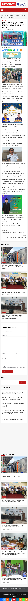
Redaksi (14, 590)
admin (4, 29)
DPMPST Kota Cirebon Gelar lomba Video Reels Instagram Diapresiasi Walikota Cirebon (13, 398)
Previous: (13, 232)
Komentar (5, 335)
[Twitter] (6, 50)
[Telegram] (18, 50)
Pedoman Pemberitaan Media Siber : (10, 588)
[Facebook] (3, 50)
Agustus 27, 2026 (9, 529)
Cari (2, 377)
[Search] (26, 10)
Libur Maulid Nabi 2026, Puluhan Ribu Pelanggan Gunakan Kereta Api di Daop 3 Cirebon (12, 267)
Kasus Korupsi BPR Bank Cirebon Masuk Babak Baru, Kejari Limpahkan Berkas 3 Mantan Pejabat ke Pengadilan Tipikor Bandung (14, 412)
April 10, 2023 (9, 29)
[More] (21, 50)
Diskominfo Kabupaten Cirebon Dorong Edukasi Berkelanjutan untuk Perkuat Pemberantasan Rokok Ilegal (12, 317)
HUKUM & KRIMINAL (10, 548)
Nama (4, 353)
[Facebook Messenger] (15, 50)
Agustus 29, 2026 (9, 294)
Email (16, 353)
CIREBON (4, 20)
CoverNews (22, 594)
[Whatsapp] (9, 50)
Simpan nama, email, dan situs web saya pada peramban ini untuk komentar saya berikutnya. (14, 366)
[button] (2, 9)
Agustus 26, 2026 (9, 582)
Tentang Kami (22, 588)
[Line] (12, 50)
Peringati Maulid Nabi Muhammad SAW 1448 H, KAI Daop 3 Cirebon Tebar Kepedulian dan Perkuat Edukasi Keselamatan (13, 419)
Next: (15, 237)
